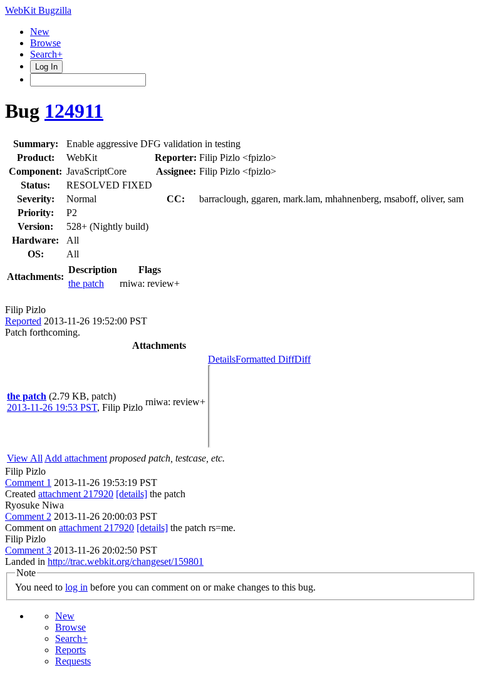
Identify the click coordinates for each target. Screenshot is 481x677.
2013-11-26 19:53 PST (52, 407)
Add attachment (75, 458)
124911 (73, 111)
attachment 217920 (75, 493)
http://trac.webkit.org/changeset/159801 (126, 561)
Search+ (46, 54)
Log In (46, 66)
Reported (23, 321)
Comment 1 (28, 482)
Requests (73, 661)
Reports (70, 649)
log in (76, 587)
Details (221, 359)
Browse (45, 43)
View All (25, 458)
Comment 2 (28, 516)
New (39, 31)
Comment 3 (28, 550)
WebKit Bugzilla (38, 10)
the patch (86, 283)
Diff (302, 359)
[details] (131, 493)
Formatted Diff (264, 359)
